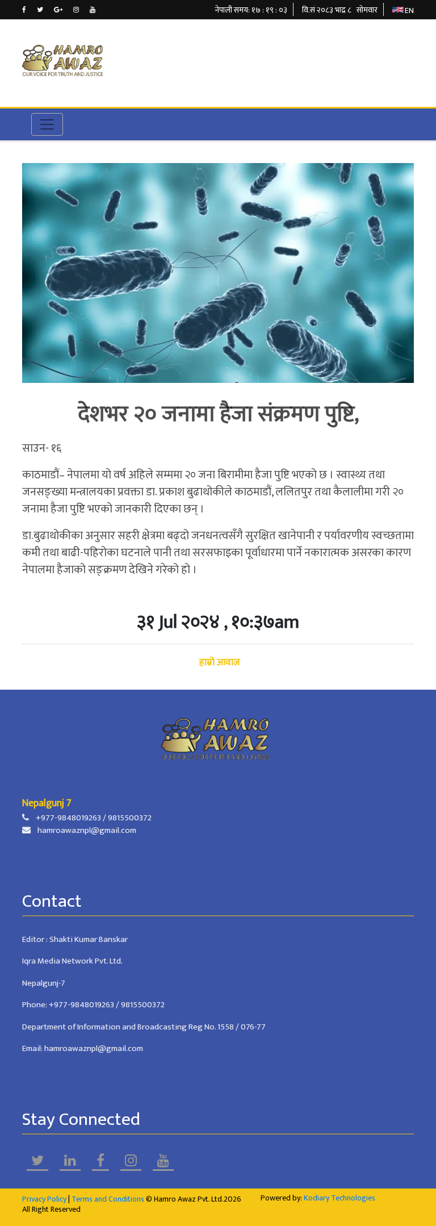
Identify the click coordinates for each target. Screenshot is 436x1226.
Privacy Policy (44, 1199)
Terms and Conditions (108, 1199)
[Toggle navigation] (47, 124)
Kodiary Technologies (339, 1197)
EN (409, 10)
